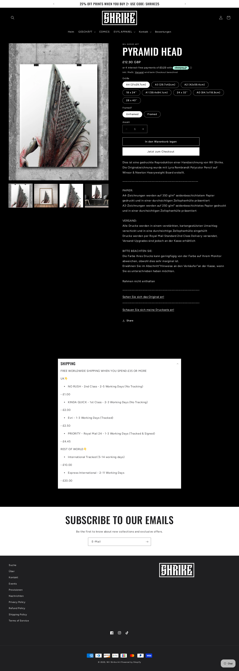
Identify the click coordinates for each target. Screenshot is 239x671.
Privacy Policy (17, 602)
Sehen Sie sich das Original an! (143, 296)
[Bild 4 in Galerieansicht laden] (96, 195)
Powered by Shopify (131, 662)
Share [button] (129, 320)
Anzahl (126, 122)
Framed (152, 114)
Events (13, 583)
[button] (12, 18)
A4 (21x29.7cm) (136, 84)
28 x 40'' (131, 100)
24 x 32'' (182, 92)
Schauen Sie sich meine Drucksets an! (148, 309)
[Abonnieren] (147, 542)
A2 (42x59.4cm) (194, 84)
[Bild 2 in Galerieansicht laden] (46, 195)
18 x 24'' (131, 92)
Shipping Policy (18, 614)
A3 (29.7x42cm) (165, 84)
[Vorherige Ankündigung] (54, 4)
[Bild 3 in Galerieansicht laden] (71, 195)
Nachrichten (16, 595)
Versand (139, 72)
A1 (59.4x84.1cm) (157, 92)
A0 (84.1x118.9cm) (208, 92)
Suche (12, 565)
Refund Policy (17, 608)
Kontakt (13, 577)
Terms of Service (19, 620)
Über (12, 571)
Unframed (132, 114)
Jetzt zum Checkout (160, 151)
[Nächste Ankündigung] (185, 4)
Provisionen (16, 589)
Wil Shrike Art (114, 662)
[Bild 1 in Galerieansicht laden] (20, 195)
